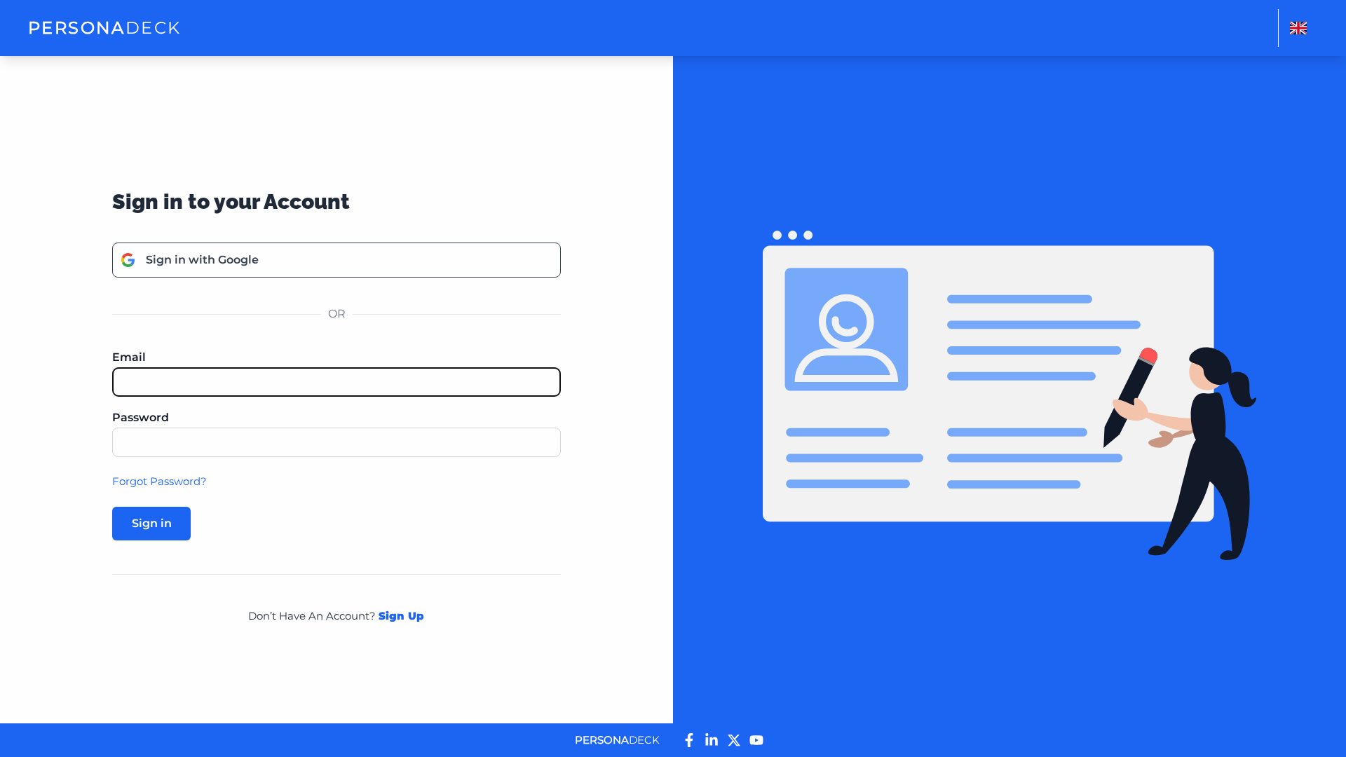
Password (140, 417)
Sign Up (401, 615)
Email (129, 357)
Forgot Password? (159, 481)
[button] (336, 260)
